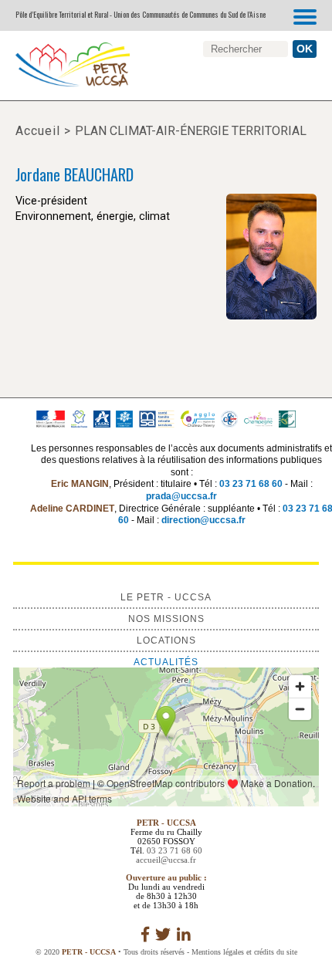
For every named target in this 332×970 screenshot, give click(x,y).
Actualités (166, 662)
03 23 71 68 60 (251, 483)
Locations (166, 640)
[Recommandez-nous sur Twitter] (163, 934)
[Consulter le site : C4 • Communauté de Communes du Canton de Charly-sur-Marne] (229, 417)
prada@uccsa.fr (181, 496)
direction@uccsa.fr (203, 520)
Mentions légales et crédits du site (244, 952)
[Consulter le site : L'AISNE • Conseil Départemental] (101, 417)
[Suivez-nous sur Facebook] (145, 934)
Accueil (37, 130)
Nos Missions (166, 618)
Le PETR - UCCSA (166, 597)
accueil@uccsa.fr (166, 859)
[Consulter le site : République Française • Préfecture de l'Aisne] (50, 417)
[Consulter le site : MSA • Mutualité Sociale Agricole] (157, 417)
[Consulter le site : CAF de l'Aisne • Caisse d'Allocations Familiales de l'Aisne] (124, 417)
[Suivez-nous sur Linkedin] (184, 934)
